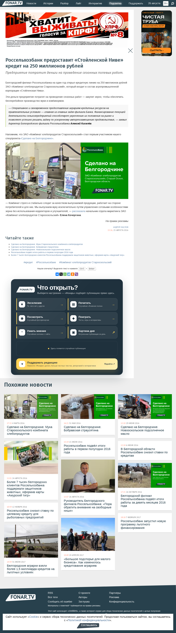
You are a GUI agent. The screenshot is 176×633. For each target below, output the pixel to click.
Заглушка (84, 601)
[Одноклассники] (72, 274)
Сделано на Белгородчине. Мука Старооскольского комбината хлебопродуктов (47, 244)
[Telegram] (68, 274)
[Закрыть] (130, 50)
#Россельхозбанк (46, 262)
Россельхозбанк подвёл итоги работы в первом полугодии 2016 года (42, 252)
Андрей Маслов (120, 227)
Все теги (53, 597)
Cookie (33, 617)
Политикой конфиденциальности (89, 620)
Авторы (83, 597)
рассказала (78, 211)
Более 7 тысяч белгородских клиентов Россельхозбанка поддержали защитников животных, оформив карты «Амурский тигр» (67, 255)
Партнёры (115, 593)
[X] (61, 274)
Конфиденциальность (121, 601)
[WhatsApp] (65, 274)
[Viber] (76, 274)
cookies (73, 611)
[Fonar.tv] (12, 3)
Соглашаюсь (89, 625)
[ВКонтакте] (57, 274)
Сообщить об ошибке (60, 601)
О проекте (84, 593)
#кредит (28, 262)
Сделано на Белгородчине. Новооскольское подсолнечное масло (40, 249)
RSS (50, 593)
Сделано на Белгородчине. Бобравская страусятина (34, 247)
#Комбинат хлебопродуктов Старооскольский (85, 262)
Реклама (114, 597)
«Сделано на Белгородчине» (36, 138)
